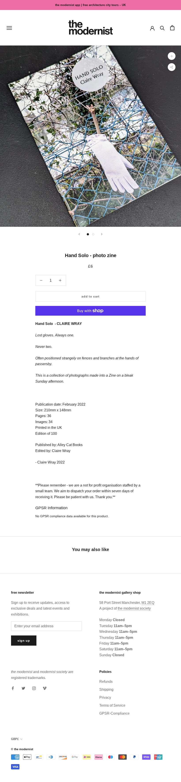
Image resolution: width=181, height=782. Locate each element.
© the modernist (22, 749)
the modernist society (134, 608)
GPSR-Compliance (114, 713)
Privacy (105, 697)
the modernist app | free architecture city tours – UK (90, 5)
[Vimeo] (44, 688)
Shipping (106, 689)
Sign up (23, 640)
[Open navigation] (9, 28)
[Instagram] (34, 688)
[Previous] (79, 234)
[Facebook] (13, 688)
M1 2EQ (147, 603)
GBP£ (15, 739)
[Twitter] (23, 688)
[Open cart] (172, 27)
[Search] (162, 27)
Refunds (106, 681)
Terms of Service (112, 705)
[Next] (101, 234)
